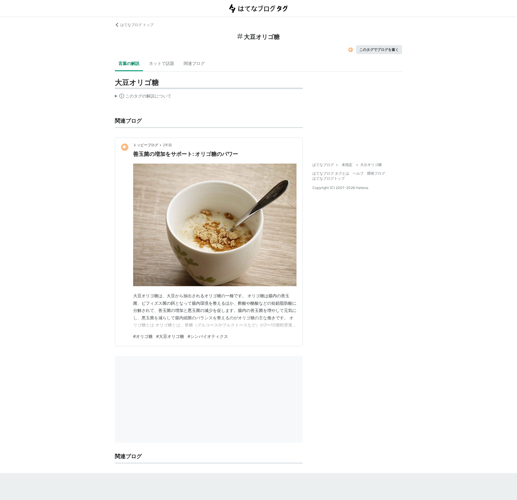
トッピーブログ (145, 145)
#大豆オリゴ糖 (170, 336)
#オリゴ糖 (143, 336)
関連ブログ (194, 63)
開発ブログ (376, 173)
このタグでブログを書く (379, 49)
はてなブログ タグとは (330, 173)
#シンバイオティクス (208, 336)
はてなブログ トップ (136, 24)
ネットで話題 (161, 63)
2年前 (167, 145)
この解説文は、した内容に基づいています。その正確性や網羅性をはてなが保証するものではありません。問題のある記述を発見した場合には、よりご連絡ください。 (143, 97)
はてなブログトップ (328, 178)
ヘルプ (358, 173)
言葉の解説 (128, 63)
